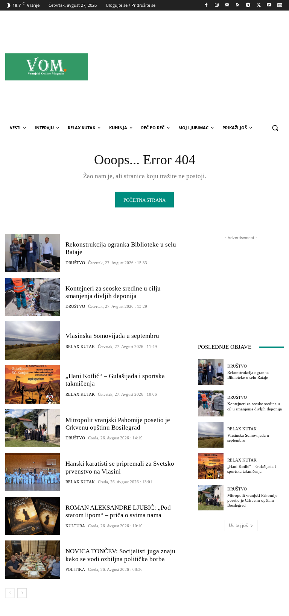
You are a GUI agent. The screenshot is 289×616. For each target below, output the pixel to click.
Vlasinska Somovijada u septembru (112, 335)
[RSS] (237, 5)
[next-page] (22, 593)
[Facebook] (206, 5)
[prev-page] (10, 593)
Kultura (75, 526)
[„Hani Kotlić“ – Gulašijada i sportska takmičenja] (32, 384)
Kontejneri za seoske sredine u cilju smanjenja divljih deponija (113, 292)
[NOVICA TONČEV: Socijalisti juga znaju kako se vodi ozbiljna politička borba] (32, 559)
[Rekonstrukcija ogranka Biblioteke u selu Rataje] (32, 253)
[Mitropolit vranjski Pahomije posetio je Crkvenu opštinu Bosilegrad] (32, 428)
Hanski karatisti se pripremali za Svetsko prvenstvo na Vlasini (119, 467)
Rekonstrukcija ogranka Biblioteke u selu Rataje (248, 375)
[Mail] (227, 5)
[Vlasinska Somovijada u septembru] (32, 340)
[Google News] (279, 5)
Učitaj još (238, 525)
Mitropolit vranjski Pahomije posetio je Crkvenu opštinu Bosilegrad (117, 423)
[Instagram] (216, 5)
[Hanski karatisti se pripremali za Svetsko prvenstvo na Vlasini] (32, 472)
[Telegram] (248, 5)
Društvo (75, 263)
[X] (258, 5)
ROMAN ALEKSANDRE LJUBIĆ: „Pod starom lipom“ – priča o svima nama (118, 511)
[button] (275, 128)
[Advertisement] (198, 66)
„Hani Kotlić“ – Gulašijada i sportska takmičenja (251, 469)
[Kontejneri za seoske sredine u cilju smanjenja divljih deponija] (32, 297)
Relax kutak (80, 347)
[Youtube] (269, 5)
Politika (75, 570)
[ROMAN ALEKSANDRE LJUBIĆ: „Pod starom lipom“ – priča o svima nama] (32, 516)
